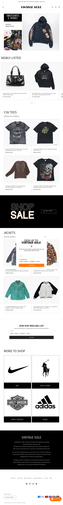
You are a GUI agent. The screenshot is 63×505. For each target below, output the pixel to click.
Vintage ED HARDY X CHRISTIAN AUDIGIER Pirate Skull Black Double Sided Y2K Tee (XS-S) (44, 186)
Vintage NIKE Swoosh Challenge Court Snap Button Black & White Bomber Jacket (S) (45, 307)
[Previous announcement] (3, 1)
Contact (46, 478)
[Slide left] (28, 103)
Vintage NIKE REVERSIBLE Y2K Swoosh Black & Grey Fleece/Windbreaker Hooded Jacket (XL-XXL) (17, 270)
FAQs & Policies (28, 478)
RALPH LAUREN (45, 385)
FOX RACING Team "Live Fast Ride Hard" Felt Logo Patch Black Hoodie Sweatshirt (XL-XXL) (44, 94)
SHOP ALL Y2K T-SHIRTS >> (12, 116)
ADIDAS (45, 419)
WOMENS (22, 333)
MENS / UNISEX (15, 333)
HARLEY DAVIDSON (17, 419)
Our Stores (19, 478)
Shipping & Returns (38, 478)
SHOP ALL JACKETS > (10, 237)
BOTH (28, 333)
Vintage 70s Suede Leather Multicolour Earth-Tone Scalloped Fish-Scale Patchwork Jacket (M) (45, 270)
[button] (3, 7)
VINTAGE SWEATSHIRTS (10, 25)
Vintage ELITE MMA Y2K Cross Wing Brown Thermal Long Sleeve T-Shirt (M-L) (15, 186)
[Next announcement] (60, 1)
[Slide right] (35, 103)
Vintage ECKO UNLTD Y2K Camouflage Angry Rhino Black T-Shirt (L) (45, 149)
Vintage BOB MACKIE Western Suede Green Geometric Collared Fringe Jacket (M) (15, 307)
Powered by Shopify (21, 502)
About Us (13, 478)
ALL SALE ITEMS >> (47, 211)
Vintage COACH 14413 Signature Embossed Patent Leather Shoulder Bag (15, 94)
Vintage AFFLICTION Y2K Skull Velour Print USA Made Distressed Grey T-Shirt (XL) (16, 149)
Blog (51, 478)
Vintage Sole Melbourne (12, 502)
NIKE (17, 385)
